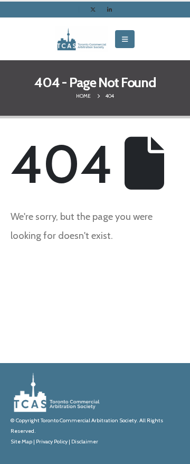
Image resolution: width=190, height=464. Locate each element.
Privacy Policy (52, 441)
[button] (125, 39)
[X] (93, 9)
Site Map (21, 441)
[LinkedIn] (109, 9)
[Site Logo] (81, 39)
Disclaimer (84, 441)
